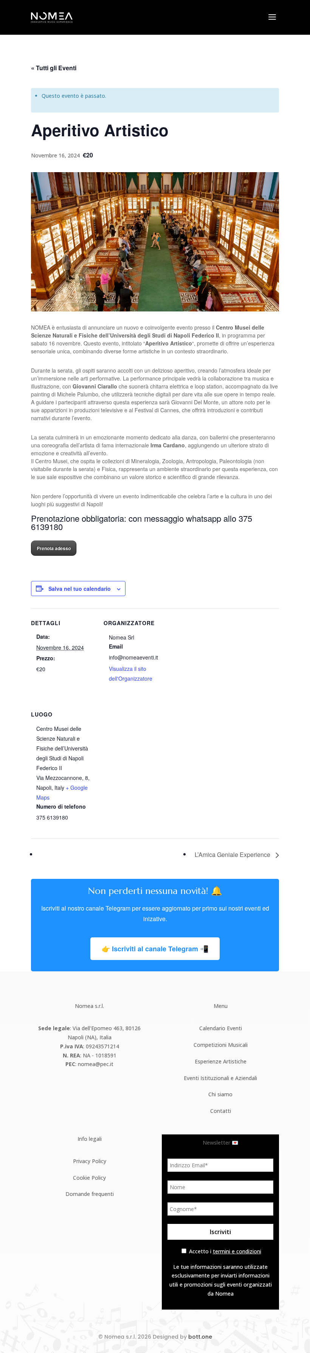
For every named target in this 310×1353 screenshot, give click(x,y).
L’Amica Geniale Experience (233, 854)
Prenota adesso (54, 548)
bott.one (200, 1337)
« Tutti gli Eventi (53, 67)
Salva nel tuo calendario (79, 588)
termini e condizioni (237, 1251)
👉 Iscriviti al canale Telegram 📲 (155, 949)
